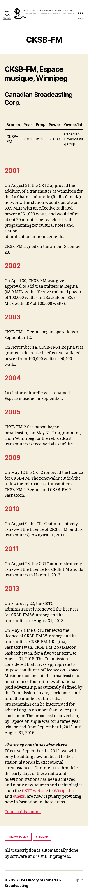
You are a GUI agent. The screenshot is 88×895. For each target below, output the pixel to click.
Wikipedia (63, 790)
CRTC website (35, 790)
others (19, 796)
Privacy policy (18, 836)
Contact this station (23, 812)
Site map (42, 836)
